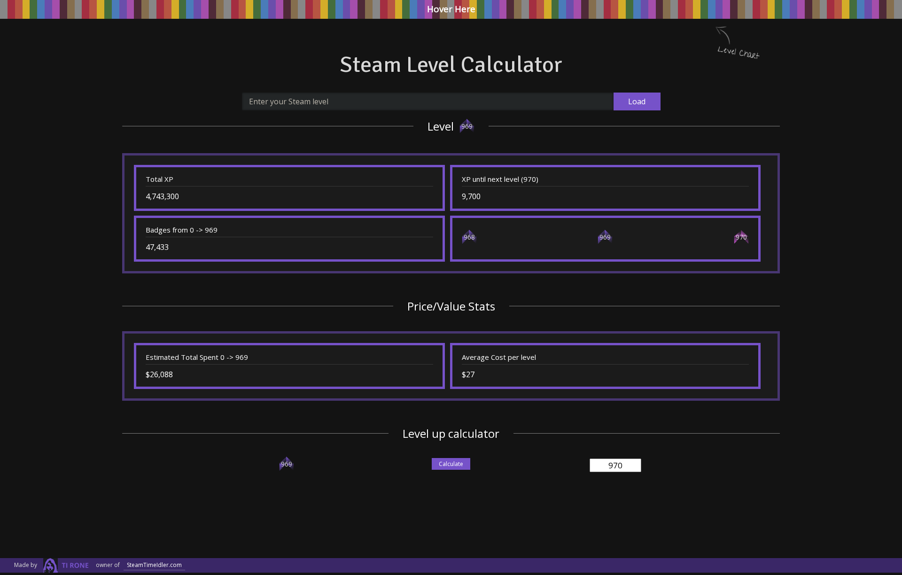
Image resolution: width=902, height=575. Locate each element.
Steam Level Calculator (451, 64)
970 (741, 237)
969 (467, 126)
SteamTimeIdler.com (154, 565)
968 (469, 237)
